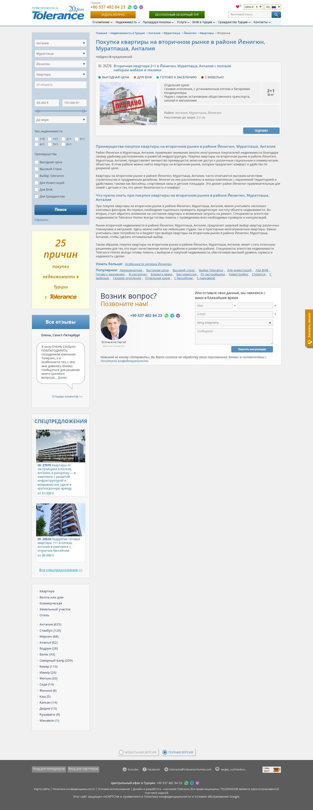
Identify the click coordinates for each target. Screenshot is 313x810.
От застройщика (213, 274)
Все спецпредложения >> (60, 570)
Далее (62, 377)
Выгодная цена (157, 270)
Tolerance (183, 789)
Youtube (133, 769)
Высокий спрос (184, 270)
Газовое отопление (127, 278)
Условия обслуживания (212, 796)
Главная (101, 33)
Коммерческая (51, 603)
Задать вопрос (113, 15)
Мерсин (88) (49, 636)
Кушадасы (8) (50, 714)
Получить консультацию (252, 349)
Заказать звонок (309, 325)
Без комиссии (187, 274)
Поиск (61, 209)
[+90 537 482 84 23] (130, 7)
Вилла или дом (51, 597)
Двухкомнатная (131, 270)
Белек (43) (47, 654)
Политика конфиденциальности (74, 789)
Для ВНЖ (262, 270)
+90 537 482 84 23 (108, 7)
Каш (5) (45, 696)
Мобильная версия (140, 752)
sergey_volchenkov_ (233, 769)
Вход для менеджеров (49, 769)
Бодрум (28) (49, 648)
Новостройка (238, 274)
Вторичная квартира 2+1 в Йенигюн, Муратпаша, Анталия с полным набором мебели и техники (172, 68)
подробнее (261, 131)
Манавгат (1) (49, 720)
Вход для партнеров (83, 769)
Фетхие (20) (48, 678)
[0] (237, 7)
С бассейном (183, 278)
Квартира (47, 591)
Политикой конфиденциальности (124, 361)
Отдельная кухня (157, 278)
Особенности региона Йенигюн (148, 264)
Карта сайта (42, 789)
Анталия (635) (50, 624)
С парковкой (206, 278)
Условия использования (114, 789)
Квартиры (207, 33)
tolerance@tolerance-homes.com (190, 769)
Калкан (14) (48, 702)
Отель (44, 615)
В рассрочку (138, 274)
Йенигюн (190, 33)
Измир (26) (48, 672)
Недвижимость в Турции (128, 33)
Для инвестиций (239, 270)
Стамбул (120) (50, 630)
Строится (259, 274)
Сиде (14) (47, 684)
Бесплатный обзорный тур (177, 15)
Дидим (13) (48, 708)
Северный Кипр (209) (56, 660)
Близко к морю (161, 274)
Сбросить (41, 220)
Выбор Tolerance (211, 270)
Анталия (154, 33)
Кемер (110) (48, 666)
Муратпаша (172, 33)
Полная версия (180, 752)
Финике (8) (48, 690)
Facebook (154, 769)
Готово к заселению (110, 274)
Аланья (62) (48, 642)
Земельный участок (55, 609)
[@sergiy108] (135, 7)
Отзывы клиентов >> (67, 396)
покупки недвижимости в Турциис (61, 271)
